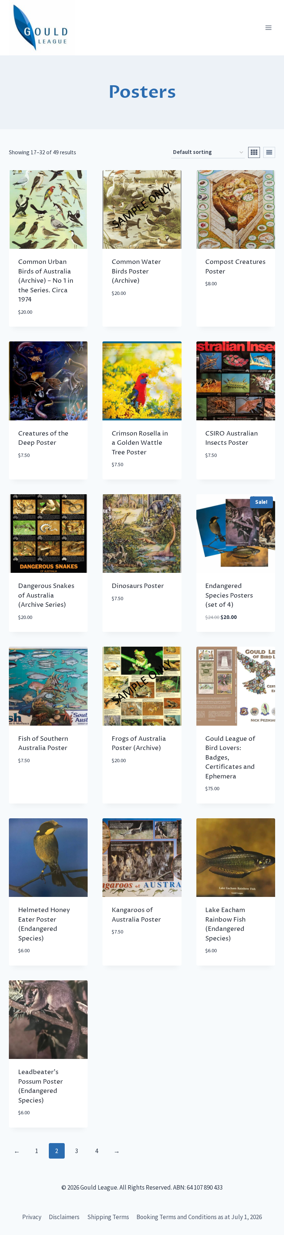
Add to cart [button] (129, 315)
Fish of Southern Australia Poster (43, 744)
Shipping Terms (108, 1217)
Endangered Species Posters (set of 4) (229, 595)
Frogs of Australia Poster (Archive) (139, 744)
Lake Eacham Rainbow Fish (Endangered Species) (225, 924)
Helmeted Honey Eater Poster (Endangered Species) (44, 924)
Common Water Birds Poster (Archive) (136, 271)
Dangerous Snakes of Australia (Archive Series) (46, 595)
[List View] (269, 152)
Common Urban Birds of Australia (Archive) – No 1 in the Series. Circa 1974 (45, 281)
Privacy (31, 1217)
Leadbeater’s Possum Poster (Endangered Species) (40, 1086)
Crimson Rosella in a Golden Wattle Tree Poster (140, 443)
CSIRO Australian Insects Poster (231, 438)
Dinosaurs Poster (138, 586)
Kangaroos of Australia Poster (136, 915)
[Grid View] (254, 152)
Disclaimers (64, 1217)
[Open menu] (268, 28)
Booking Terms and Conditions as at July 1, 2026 (199, 1217)
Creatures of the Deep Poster (43, 438)
